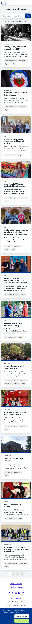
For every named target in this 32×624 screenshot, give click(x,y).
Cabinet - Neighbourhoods (12, 383)
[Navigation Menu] (28, 3)
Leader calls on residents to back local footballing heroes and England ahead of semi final (16, 233)
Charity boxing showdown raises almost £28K (15, 48)
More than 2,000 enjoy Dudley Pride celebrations (15, 185)
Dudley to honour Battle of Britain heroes (15, 94)
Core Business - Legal (10, 155)
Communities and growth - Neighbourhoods (16, 60)
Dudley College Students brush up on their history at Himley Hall (16, 549)
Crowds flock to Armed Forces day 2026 (14, 367)
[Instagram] (16, 593)
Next (22, 574)
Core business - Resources (11, 294)
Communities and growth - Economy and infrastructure (16, 563)
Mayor (6, 64)
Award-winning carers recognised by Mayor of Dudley (14, 141)
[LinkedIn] (19, 593)
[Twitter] (9, 593)
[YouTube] (23, 593)
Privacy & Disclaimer (16, 583)
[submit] (28, 16)
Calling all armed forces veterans (14, 459)
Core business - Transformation (13, 246)
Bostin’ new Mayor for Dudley (13, 505)
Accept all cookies (21, 621)
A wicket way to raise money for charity (13, 324)
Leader (13, 64)
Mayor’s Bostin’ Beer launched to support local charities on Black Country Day (15, 281)
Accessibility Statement (16, 587)
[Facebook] (13, 593)
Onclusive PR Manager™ (19, 605)
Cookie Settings (16, 598)
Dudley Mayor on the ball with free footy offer (15, 413)
